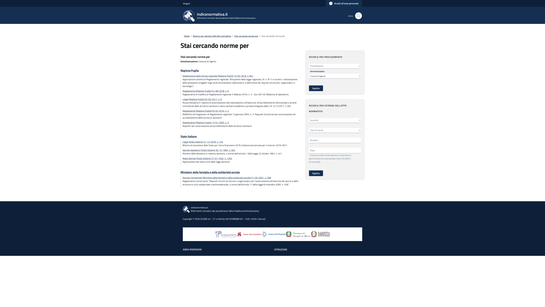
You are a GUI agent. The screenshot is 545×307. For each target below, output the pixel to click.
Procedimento (316, 66)
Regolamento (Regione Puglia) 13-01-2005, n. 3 (206, 122)
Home (187, 36)
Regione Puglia (190, 70)
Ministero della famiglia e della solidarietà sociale (210, 172)
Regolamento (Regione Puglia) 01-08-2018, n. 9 (206, 91)
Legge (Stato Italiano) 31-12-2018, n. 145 (203, 142)
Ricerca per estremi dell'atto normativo (212, 36)
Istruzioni (280, 249)
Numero (314, 140)
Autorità (314, 120)
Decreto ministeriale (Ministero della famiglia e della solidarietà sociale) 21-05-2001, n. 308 (227, 177)
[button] (344, 3)
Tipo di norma (316, 130)
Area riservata (192, 249)
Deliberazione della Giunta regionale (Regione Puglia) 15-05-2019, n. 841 (218, 76)
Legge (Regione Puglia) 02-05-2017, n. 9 (202, 99)
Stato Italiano (189, 136)
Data (312, 150)
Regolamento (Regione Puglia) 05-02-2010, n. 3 (206, 111)
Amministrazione (317, 71)
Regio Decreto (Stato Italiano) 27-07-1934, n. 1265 (207, 158)
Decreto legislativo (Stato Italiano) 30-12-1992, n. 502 (209, 150)
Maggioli (186, 3)
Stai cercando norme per (246, 36)
